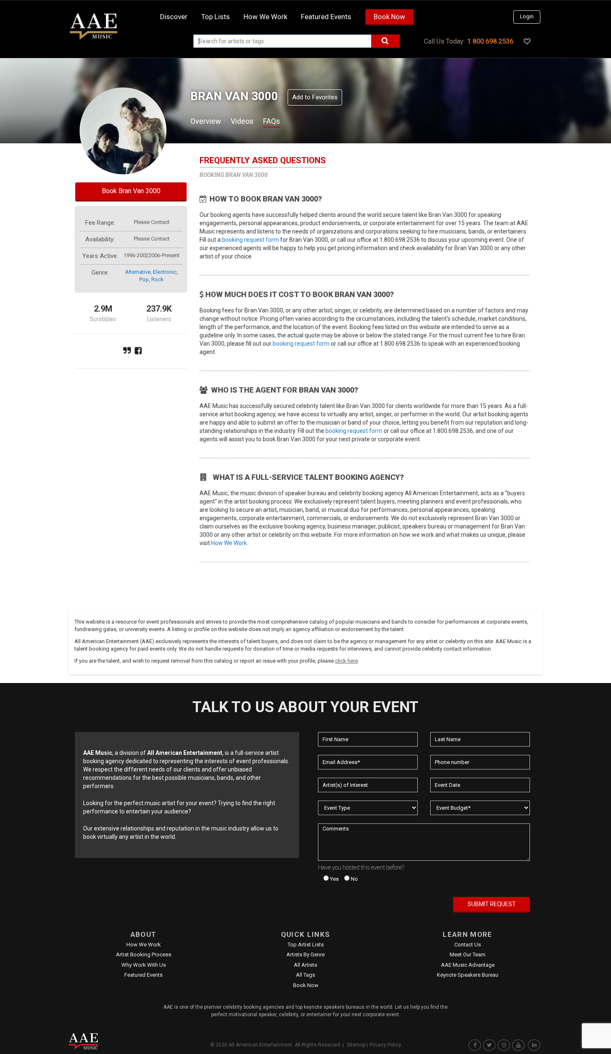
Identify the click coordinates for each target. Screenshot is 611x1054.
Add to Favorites (315, 97)
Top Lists (215, 16)
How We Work (229, 543)
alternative (137, 272)
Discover (173, 16)
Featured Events (326, 16)
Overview (205, 121)
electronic (165, 272)
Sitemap (356, 1045)
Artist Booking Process (143, 954)
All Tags (305, 975)
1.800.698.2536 (490, 41)
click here (346, 661)
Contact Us (467, 944)
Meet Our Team (467, 954)
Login (527, 16)
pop (144, 279)
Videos (242, 121)
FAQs (271, 121)
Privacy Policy (385, 1045)
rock (157, 279)
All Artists (305, 965)
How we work (265, 16)
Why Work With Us (143, 965)
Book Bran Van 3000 (131, 191)
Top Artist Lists (306, 944)
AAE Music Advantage (468, 965)
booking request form (250, 239)
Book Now (389, 16)
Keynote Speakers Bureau (467, 975)
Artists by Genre (305, 954)
